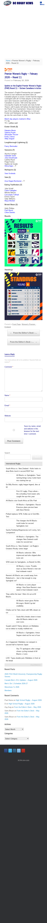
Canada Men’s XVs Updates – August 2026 (21, 680)
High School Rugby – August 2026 (29, 700)
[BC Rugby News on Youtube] (23, 751)
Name (7, 395)
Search (7, 453)
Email (7, 405)
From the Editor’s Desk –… (23, 333)
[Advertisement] (23, 31)
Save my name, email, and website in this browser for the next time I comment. (32, 430)
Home (8, 61)
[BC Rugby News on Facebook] (6, 751)
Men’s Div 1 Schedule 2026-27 (16, 684)
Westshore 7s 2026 (12, 687)
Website (8, 416)
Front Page (16, 324)
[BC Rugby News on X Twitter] (10, 751)
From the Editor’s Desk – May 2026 (27, 707)
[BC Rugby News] (19, 3)
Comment (9, 367)
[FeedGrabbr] (23, 665)
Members (8, 690)
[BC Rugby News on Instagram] (14, 751)
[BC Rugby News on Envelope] (19, 751)
